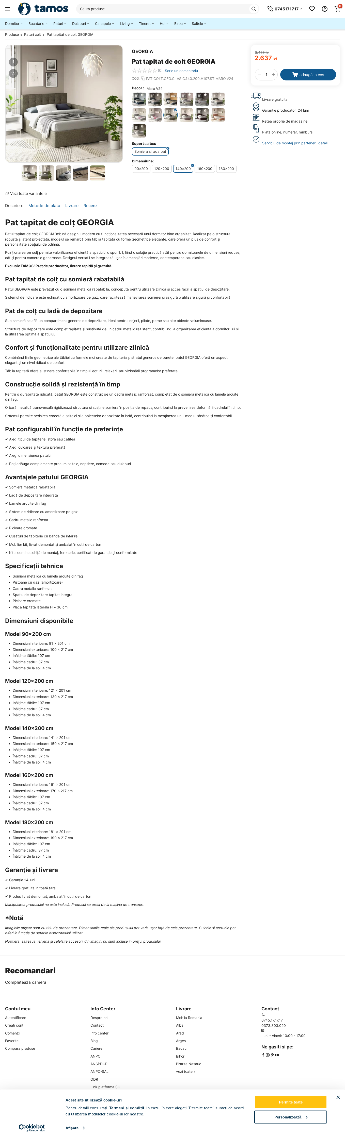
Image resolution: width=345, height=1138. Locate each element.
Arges (181, 1041)
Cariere (96, 1048)
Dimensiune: (143, 161)
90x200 (141, 168)
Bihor (180, 1056)
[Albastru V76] (170, 99)
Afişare (72, 1128)
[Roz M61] (218, 115)
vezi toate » (186, 1071)
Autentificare (15, 1017)
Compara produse (20, 1048)
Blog (94, 1041)
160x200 (204, 168)
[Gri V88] (139, 115)
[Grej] (202, 99)
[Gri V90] (155, 115)
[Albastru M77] (139, 99)
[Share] (13, 62)
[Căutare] (253, 8)
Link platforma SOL (106, 1087)
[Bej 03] (139, 131)
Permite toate (291, 1102)
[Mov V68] (202, 115)
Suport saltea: (144, 143)
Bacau (181, 1048)
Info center (99, 1033)
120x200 (161, 168)
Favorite (12, 1041)
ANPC (95, 1056)
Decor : (138, 88)
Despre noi (99, 1017)
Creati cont (14, 1025)
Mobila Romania (189, 1017)
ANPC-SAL (99, 1071)
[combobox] (167, 9)
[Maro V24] (170, 115)
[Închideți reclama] (338, 1097)
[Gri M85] (218, 99)
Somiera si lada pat (150, 151)
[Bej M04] (186, 99)
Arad (180, 1033)
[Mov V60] (186, 115)
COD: (136, 78)
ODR (94, 1079)
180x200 (226, 168)
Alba (179, 1025)
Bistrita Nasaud (188, 1064)
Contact (97, 1025)
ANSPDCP (98, 1064)
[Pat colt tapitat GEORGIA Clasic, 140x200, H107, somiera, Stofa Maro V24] (64, 104)
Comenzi (12, 1033)
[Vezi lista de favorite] (312, 9)
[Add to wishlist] (13, 73)
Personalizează (287, 1117)
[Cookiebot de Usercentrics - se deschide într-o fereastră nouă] (32, 1128)
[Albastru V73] (155, 99)
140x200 (183, 168)
